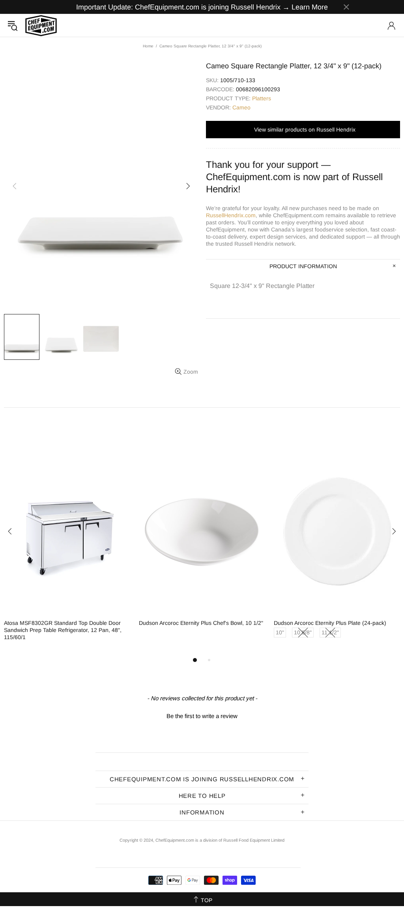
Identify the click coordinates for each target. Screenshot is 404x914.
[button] (202, 715)
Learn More (310, 7)
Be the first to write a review (202, 716)
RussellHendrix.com (231, 215)
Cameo (241, 107)
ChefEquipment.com (41, 25)
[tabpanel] (67, 552)
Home (148, 46)
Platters (261, 98)
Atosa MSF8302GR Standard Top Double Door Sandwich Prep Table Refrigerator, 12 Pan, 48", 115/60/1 (63, 630)
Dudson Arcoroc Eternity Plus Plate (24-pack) (330, 623)
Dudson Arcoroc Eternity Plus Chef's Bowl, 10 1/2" (201, 623)
